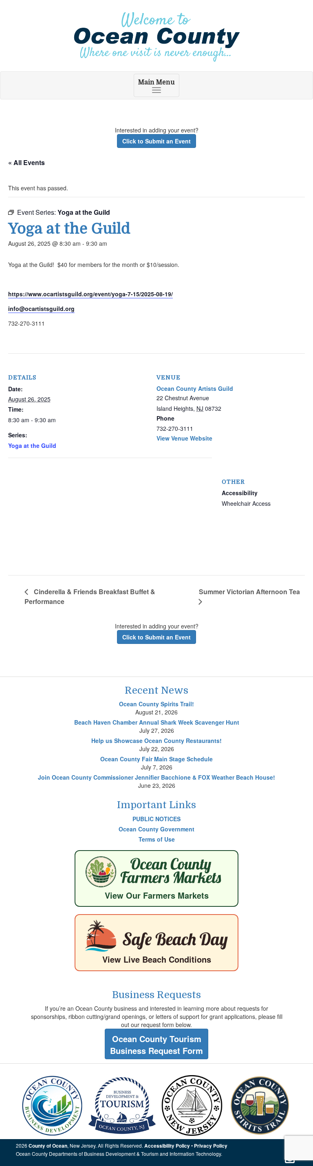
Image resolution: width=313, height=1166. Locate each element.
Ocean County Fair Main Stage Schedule (156, 759)
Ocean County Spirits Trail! (156, 704)
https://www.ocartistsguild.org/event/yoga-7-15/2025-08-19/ (90, 294)
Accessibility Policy (167, 1145)
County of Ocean (48, 1145)
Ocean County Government (156, 829)
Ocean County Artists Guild (194, 388)
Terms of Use (157, 839)
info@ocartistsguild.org (41, 308)
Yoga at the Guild (32, 445)
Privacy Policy (210, 1145)
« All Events (26, 162)
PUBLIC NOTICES (156, 819)
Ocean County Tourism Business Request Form (156, 1044)
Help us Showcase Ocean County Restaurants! (156, 740)
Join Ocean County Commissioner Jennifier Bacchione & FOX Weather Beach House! (156, 777)
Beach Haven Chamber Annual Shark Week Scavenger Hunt (156, 722)
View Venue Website (184, 438)
